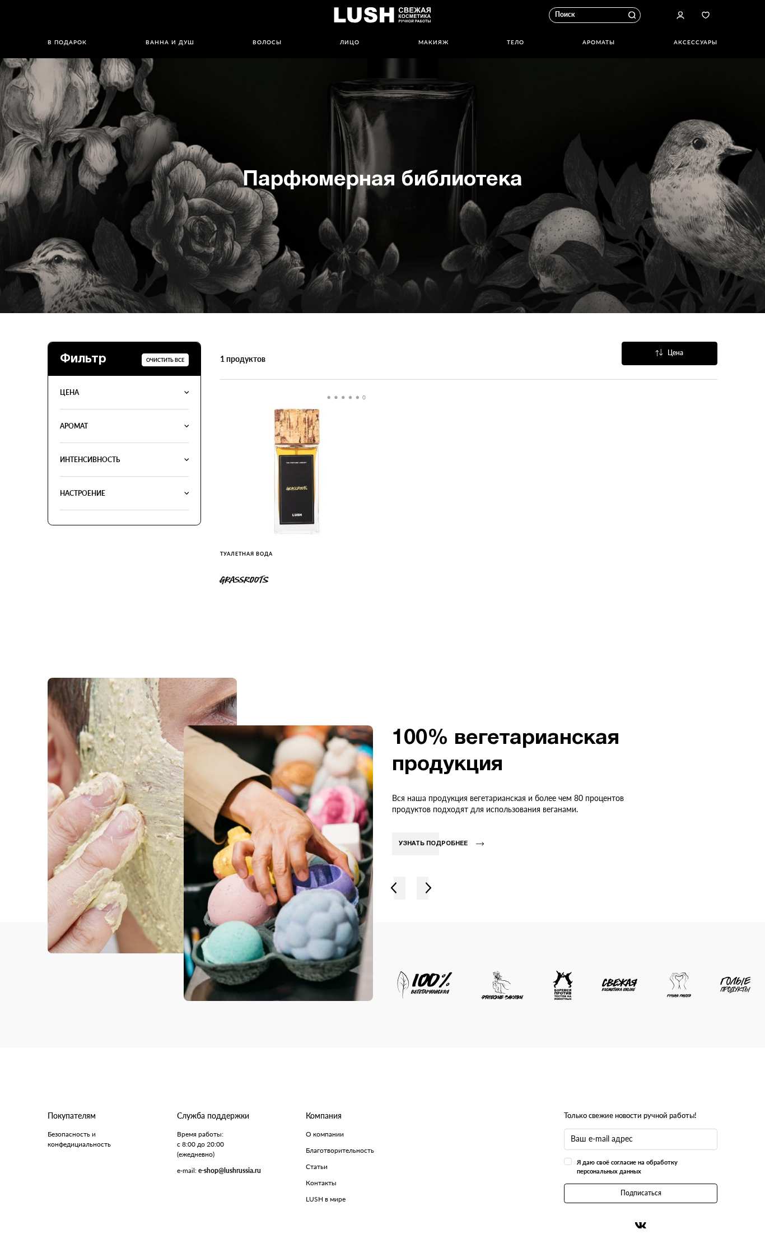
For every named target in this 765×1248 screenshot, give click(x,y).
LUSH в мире (326, 1199)
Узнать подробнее (433, 843)
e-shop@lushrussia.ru (229, 1170)
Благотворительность (340, 1150)
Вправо (428, 888)
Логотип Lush (382, 15)
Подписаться (641, 1193)
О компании (325, 1134)
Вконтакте (640, 1225)
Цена (675, 352)
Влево (393, 888)
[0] (296, 472)
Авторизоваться (680, 15)
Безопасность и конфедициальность (79, 1139)
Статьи (317, 1166)
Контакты (321, 1183)
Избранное (705, 15)
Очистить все (165, 360)
